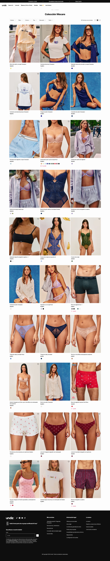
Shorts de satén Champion (46, 402)
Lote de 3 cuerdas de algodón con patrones (81, 452)
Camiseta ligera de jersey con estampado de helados (52, 499)
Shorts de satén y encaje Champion (18, 64)
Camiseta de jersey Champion (47, 64)
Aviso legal (69, 524)
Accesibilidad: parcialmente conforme (75, 532)
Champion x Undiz (32, 1)
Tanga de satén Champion (46, 111)
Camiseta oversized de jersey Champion (19, 111)
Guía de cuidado (89, 526)
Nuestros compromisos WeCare (93, 524)
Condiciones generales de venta (74, 526)
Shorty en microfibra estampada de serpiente (81, 354)
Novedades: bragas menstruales (56, 1)
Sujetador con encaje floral (46, 304)
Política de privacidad (71, 529)
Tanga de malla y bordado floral (17, 354)
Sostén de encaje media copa (16, 209)
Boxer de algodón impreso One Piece (79, 402)
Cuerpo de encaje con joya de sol (48, 257)
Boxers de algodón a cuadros (77, 499)
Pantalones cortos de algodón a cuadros (80, 209)
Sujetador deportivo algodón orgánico (18, 257)
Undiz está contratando (91, 529)
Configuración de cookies (72, 537)
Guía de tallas (50, 533)
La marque (57, 9)
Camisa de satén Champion (16, 304)
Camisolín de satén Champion (78, 111)
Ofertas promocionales (72, 521)
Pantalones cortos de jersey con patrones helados (21, 452)
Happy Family (78, 1)
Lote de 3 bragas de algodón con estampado (50, 452)
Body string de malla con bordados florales (50, 209)
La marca (88, 521)
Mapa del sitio (70, 534)
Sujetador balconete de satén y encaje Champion (82, 64)
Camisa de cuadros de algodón (78, 159)
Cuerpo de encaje (75, 257)
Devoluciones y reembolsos (53, 525)
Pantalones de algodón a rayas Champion (19, 159)
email (7, 532)
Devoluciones (50, 528)
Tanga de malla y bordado (46, 354)
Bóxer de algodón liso (76, 304)
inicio (52, 9)
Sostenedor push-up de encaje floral (48, 159)
